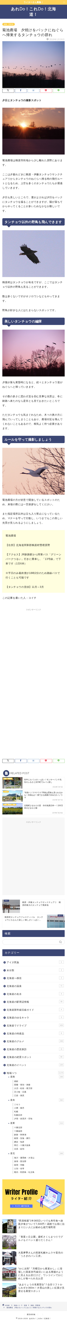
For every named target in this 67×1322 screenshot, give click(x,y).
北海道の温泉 (34, 986)
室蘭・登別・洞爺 (22, 1085)
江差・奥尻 (19, 1095)
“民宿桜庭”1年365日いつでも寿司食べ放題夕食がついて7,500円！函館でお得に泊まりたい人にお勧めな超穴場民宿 (41, 1224)
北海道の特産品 (34, 1033)
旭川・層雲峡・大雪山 (24, 1158)
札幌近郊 (18, 1115)
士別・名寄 (19, 1168)
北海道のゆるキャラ (34, 1017)
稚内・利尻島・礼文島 (24, 1172)
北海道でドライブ (35, 1025)
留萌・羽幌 (19, 1165)
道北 (36, 1153)
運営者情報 (31, 1314)
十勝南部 (18, 1131)
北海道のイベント (35, 1065)
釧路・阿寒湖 (8, 24)
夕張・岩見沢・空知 (23, 1119)
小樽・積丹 (19, 1108)
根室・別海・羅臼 (22, 1138)
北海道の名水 (34, 994)
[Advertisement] (33, 645)
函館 (16, 1081)
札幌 (16, 1112)
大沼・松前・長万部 (23, 1088)
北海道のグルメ (35, 1041)
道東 (36, 1123)
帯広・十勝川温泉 (22, 1145)
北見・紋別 (19, 1149)
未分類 (34, 970)
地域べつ (35, 1073)
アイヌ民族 (34, 962)
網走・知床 (19, 1142)
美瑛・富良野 (20, 1161)
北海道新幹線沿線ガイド (34, 1009)
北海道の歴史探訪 (34, 1049)
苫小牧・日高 (20, 1092)
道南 (36, 1077)
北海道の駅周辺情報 (34, 1001)
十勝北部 (18, 1127)
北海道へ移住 (34, 978)
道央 (36, 1100)
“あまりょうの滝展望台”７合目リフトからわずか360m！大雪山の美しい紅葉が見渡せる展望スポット (41, 1287)
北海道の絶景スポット (34, 1057)
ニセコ (17, 1104)
